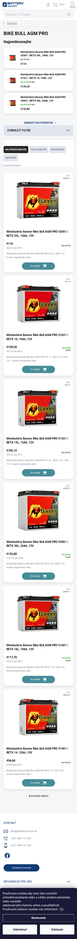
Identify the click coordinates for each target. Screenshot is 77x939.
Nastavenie (38, 918)
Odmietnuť (20, 929)
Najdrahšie (57, 149)
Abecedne (10, 158)
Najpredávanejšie (16, 149)
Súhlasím (57, 929)
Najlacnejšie (39, 149)
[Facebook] (7, 855)
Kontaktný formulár (21, 868)
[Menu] (72, 4)
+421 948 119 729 (21, 838)
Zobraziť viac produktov (38, 122)
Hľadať (68, 14)
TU (61, 909)
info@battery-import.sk (24, 831)
